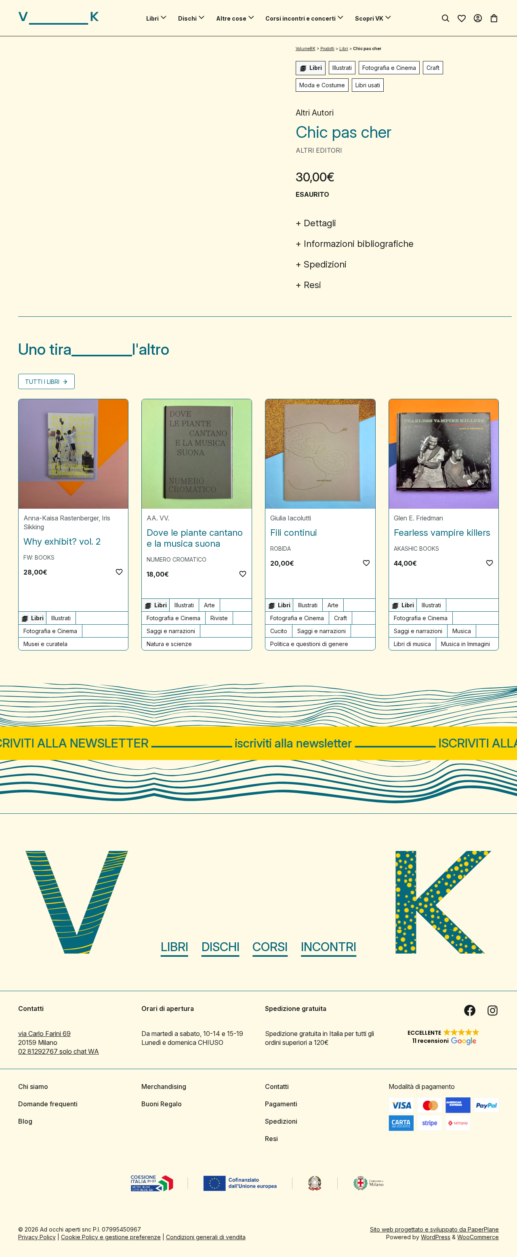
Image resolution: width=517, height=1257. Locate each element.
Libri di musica (412, 643)
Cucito (278, 630)
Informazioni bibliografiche (359, 243)
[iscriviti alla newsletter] (258, 743)
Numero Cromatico (176, 559)
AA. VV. (158, 518)
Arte (209, 605)
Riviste (219, 618)
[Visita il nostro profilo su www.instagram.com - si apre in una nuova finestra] (492, 1010)
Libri (152, 18)
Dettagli (320, 223)
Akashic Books (416, 548)
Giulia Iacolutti (290, 518)
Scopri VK (369, 18)
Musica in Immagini (465, 643)
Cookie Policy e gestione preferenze (111, 1237)
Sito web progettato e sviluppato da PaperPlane (434, 1229)
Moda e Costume (322, 85)
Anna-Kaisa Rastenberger (61, 518)
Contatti (277, 1086)
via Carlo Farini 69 (44, 1034)
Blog (25, 1121)
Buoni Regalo (161, 1104)
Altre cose (231, 18)
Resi (312, 285)
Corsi (270, 946)
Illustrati (342, 67)
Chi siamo (33, 1086)
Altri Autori (315, 113)
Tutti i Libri (43, 381)
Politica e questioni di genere (309, 643)
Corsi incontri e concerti (300, 18)
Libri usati (367, 85)
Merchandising (163, 1086)
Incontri (328, 946)
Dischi (187, 18)
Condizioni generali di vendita (206, 1237)
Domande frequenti (48, 1104)
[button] (119, 572)
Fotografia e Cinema (389, 67)
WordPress (435, 1237)
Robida (280, 548)
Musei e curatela (45, 643)
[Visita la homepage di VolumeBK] (58, 18)
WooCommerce (478, 1237)
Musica (461, 630)
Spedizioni (325, 264)
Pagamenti (281, 1104)
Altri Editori (319, 150)
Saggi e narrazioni (171, 630)
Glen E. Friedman (418, 518)
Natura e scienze (169, 643)
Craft (433, 67)
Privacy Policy (37, 1237)
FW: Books (39, 557)
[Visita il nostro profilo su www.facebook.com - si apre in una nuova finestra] (469, 1010)
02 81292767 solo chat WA (58, 1051)
